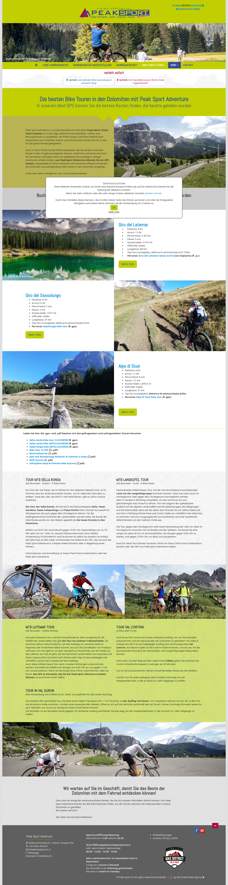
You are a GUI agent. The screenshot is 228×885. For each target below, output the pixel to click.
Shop (173, 65)
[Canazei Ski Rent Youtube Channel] (202, 830)
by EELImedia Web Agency (188, 877)
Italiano (176, 5)
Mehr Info (114, 211)
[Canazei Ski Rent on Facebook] (196, 830)
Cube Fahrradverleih (55, 65)
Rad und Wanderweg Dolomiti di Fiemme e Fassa (58, 456)
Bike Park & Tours (153, 65)
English (196, 5)
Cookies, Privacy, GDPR (165, 838)
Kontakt (188, 65)
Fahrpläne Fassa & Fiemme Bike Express (52, 463)
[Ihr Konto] (202, 5)
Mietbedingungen (162, 834)
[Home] (37, 65)
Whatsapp (33, 852)
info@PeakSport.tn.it (39, 849)
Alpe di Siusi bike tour (149, 396)
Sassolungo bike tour (55, 326)
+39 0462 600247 (38, 846)
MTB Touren (36, 460)
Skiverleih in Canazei (189, 9)
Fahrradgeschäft (126, 65)
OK (114, 207)
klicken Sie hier (153, 193)
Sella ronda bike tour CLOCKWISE (48, 439)
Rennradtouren (38, 453)
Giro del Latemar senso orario (156, 255)
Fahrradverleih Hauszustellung (92, 65)
